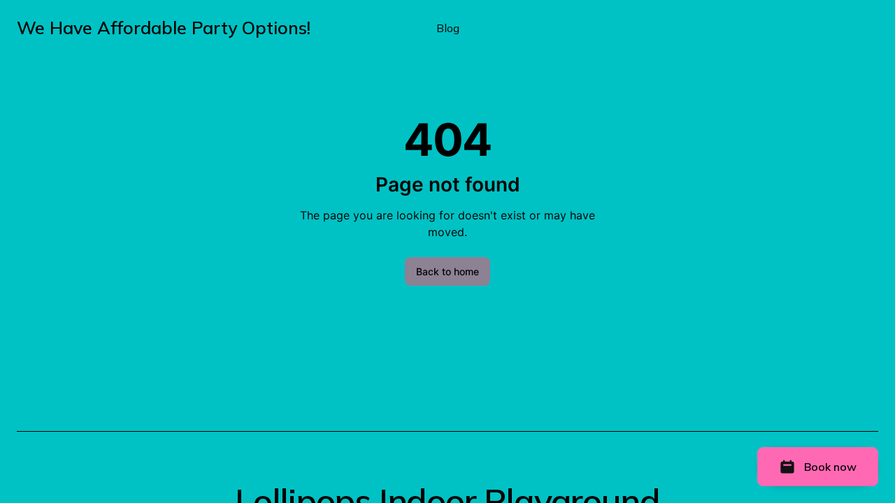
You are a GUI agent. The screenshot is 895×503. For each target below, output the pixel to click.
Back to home (447, 271)
